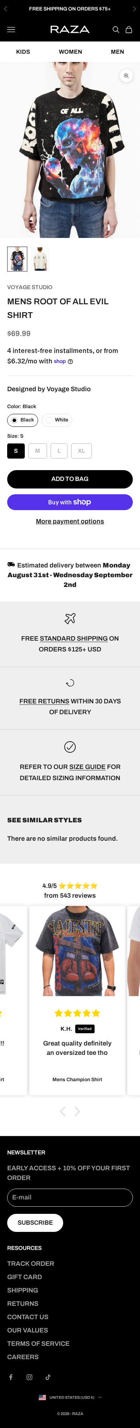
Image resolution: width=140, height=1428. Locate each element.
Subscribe (35, 1222)
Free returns (44, 701)
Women (70, 52)
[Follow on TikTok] (48, 1377)
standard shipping (74, 638)
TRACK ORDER (30, 1263)
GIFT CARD (24, 1277)
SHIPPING (22, 1290)
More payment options (70, 521)
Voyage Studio (29, 287)
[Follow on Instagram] (29, 1377)
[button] (65, 1111)
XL (81, 448)
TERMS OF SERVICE (38, 1343)
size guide (87, 766)
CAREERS (23, 1357)
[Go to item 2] (40, 259)
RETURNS (22, 1303)
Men (117, 52)
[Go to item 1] (17, 259)
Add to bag (70, 479)
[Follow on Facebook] (10, 1377)
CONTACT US (27, 1317)
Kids (23, 52)
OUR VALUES (27, 1330)
